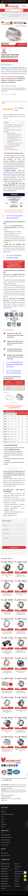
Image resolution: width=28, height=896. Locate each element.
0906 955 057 (14, 265)
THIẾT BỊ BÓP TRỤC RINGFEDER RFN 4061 (7, 594)
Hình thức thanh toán (6, 842)
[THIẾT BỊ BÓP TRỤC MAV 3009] (7, 605)
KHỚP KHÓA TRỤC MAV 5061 (7, 731)
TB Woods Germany (19, 871)
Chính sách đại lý (4, 844)
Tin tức (2, 816)
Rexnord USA (17, 876)
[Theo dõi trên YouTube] (14, 765)
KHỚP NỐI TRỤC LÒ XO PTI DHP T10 (21, 672)
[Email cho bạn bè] (10, 94)
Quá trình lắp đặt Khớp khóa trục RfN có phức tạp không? (14, 141)
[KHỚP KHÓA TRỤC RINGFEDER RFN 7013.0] (21, 643)
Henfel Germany (4, 868)
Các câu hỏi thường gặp (10, 133)
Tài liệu (2, 819)
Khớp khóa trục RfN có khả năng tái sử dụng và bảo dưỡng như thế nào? (14, 135)
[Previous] (3, 33)
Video (2, 821)
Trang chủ (5, 14)
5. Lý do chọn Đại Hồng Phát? (10, 149)
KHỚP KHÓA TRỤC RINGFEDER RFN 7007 (21, 692)
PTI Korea (3, 888)
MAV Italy (17, 868)
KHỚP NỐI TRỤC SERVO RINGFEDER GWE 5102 (7, 692)
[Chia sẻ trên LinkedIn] (15, 94)
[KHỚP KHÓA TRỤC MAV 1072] (21, 742)
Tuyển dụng (3, 824)
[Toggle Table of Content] (21, 123)
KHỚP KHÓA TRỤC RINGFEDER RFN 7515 (21, 613)
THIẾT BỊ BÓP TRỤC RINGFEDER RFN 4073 (7, 632)
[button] (13, 335)
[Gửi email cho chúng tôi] (5, 765)
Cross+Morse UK (4, 878)
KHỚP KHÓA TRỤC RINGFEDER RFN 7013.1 (20, 575)
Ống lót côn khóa (6, 89)
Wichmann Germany (5, 886)
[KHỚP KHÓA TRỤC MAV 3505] (21, 702)
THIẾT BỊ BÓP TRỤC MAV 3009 (7, 613)
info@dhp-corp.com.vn (9, 510)
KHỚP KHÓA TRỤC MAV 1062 (21, 594)
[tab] (14, 103)
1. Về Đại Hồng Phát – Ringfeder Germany (13, 124)
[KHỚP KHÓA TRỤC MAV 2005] (7, 567)
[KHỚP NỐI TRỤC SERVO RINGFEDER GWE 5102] (7, 683)
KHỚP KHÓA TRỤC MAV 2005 (7, 575)
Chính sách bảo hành (5, 834)
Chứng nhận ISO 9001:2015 (7, 814)
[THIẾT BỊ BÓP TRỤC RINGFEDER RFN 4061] (7, 586)
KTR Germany (4, 871)
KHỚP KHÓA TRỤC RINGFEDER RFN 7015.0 (20, 731)
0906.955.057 (13, 508)
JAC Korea (17, 863)
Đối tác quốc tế (4, 853)
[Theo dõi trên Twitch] (17, 765)
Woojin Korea (18, 866)
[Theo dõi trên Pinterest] (9, 765)
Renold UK (17, 881)
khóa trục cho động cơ (9, 88)
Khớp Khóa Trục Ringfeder (17, 15)
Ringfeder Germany (5, 863)
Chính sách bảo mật (5, 839)
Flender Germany (5, 876)
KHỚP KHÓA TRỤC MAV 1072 (21, 750)
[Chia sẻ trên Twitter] (7, 94)
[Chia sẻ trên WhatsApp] (2, 94)
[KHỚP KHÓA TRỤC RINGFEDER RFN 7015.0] (21, 723)
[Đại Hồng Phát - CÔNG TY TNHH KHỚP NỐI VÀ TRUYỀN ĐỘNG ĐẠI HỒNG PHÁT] (12, 6)
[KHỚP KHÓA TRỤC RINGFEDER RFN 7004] (21, 624)
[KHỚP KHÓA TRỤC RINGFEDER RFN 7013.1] (21, 567)
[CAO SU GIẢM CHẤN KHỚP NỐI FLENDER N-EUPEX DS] (7, 643)
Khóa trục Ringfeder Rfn (15, 89)
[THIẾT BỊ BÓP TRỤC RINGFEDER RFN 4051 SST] (7, 702)
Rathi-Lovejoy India (5, 866)
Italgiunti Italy (4, 883)
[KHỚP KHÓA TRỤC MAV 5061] (7, 723)
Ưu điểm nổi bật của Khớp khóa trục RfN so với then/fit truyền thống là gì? (14, 143)
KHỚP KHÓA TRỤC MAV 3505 (21, 711)
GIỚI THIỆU (3, 811)
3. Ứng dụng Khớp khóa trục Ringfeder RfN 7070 (12, 130)
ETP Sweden (17, 886)
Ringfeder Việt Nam (14, 159)
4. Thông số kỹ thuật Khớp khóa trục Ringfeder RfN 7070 (12, 146)
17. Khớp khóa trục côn (15, 14)
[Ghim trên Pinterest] (13, 94)
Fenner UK (17, 878)
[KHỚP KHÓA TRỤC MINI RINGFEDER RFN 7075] (7, 742)
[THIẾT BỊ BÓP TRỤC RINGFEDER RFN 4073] (7, 624)
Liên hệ (2, 826)
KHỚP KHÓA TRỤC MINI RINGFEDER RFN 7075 (7, 750)
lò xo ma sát (20, 177)
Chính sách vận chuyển (6, 837)
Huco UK (16, 883)
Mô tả (3, 103)
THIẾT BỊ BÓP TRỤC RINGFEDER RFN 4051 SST (7, 712)
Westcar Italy (4, 881)
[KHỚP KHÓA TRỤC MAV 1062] (21, 586)
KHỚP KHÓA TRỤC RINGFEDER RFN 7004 (21, 632)
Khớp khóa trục (16, 183)
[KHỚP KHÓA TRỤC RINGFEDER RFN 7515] (21, 605)
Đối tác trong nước (5, 855)
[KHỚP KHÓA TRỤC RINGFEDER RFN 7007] (21, 683)
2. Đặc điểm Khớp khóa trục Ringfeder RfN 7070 (12, 127)
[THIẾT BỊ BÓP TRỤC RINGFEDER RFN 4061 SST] (7, 663)
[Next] (24, 33)
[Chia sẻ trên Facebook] (5, 94)
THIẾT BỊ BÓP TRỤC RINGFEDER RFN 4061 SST (7, 672)
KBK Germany (4, 873)
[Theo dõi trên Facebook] (2, 765)
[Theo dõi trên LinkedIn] (12, 765)
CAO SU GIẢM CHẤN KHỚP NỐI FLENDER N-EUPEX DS (7, 652)
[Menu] (2, 6)
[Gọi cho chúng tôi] (7, 765)
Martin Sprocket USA (19, 873)
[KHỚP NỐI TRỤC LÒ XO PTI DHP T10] (21, 663)
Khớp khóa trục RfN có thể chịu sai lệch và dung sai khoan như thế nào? (15, 138)
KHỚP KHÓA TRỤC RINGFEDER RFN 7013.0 (20, 651)
